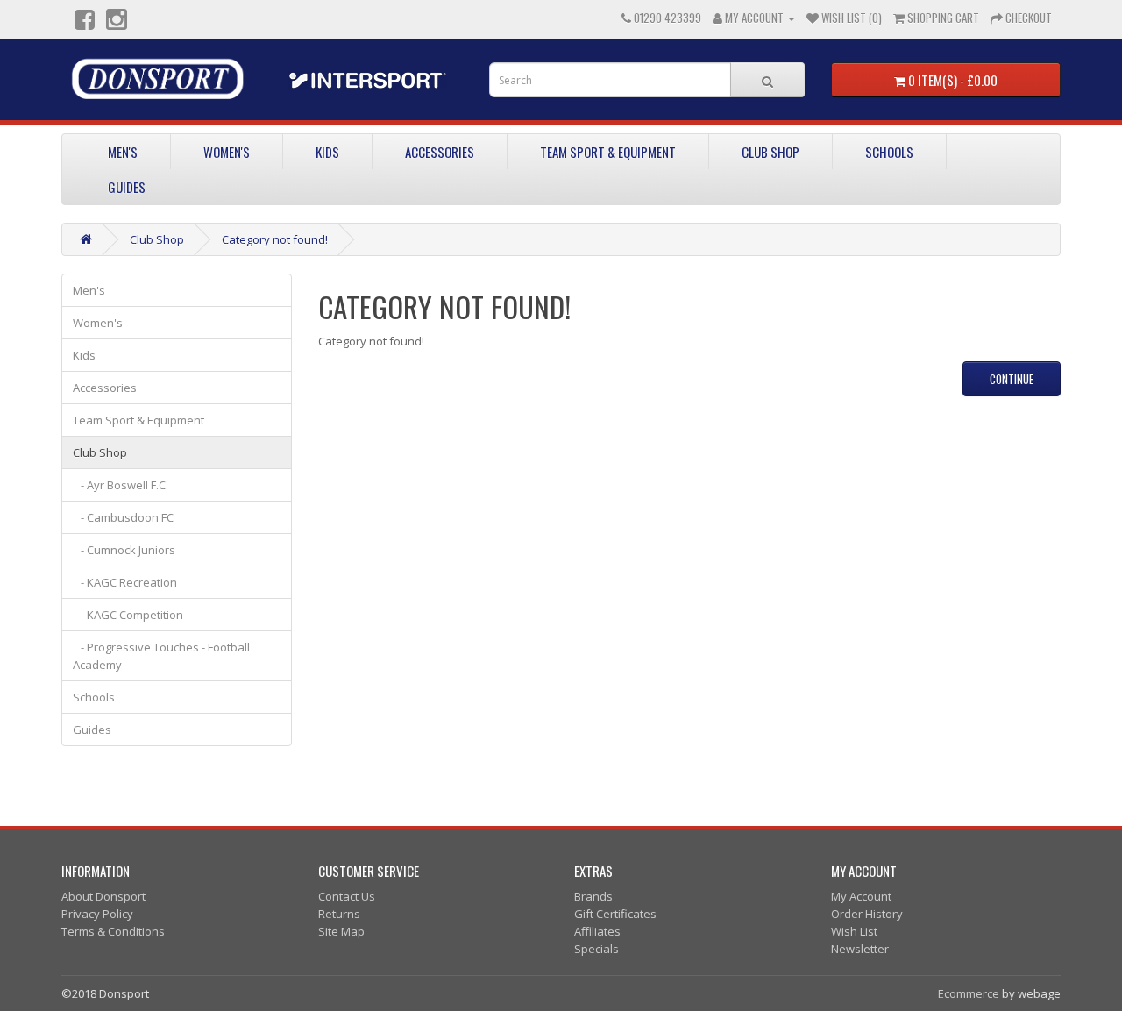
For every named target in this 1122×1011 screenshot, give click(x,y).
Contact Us (346, 896)
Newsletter (860, 949)
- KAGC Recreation (125, 582)
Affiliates (597, 931)
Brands (593, 896)
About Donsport (103, 896)
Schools (889, 151)
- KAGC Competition (128, 615)
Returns (339, 914)
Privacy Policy (97, 914)
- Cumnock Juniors (124, 550)
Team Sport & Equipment (608, 151)
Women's (226, 151)
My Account (861, 896)
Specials (596, 949)
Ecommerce (968, 993)
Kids (327, 151)
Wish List (854, 931)
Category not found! (275, 239)
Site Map (341, 931)
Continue (1011, 379)
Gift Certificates (615, 914)
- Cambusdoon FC (123, 517)
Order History (867, 914)
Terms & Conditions (113, 931)
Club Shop (770, 151)
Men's (123, 151)
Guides (127, 186)
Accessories (439, 151)
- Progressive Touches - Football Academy (161, 656)
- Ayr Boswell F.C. (120, 485)
